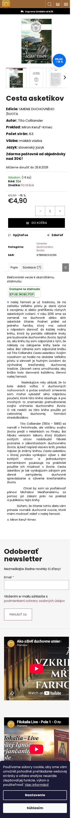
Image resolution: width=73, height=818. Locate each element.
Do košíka (39, 223)
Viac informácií (37, 784)
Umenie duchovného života (44, 247)
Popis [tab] (14, 267)
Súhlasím (35, 808)
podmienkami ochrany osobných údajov (34, 601)
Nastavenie (35, 795)
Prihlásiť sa (18, 614)
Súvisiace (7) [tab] (32, 267)
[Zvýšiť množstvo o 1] (60, 211)
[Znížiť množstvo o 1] (40, 211)
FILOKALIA (27, 185)
